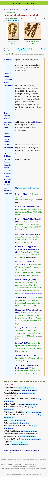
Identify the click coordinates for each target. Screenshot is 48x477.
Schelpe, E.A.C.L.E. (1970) (25, 355)
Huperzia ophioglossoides (25, 388)
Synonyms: (8, 59)
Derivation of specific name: (8, 125)
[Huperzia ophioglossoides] (13, 30)
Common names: (7, 74)
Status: (6, 82)
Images (16, 420)
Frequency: (8, 79)
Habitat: (7, 133)
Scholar (22, 420)
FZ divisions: (7, 154)
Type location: (7, 114)
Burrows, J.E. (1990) (23, 194)
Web (11, 420)
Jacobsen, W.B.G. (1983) (24, 297)
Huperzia (36, 10)
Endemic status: (7, 166)
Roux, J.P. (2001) (21, 327)
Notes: (6, 118)
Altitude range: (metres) (7, 139)
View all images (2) (13, 20)
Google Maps (23, 51)
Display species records (23, 49)
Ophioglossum (36, 122)
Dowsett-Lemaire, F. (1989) (25, 279)
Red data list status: (7, 172)
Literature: (8, 193)
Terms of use (24, 476)
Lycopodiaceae (26, 10)
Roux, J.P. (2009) (21, 343)
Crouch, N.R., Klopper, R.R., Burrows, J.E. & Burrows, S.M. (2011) (27, 249)
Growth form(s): (7, 160)
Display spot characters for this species (27, 188)
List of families (14, 10)
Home (6, 10)
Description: (8, 85)
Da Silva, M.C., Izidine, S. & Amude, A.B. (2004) (26, 263)
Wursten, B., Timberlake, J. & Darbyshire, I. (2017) (26, 366)
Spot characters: (8, 189)
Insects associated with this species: (7, 180)
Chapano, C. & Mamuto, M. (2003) (28, 234)
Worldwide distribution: (8, 146)
